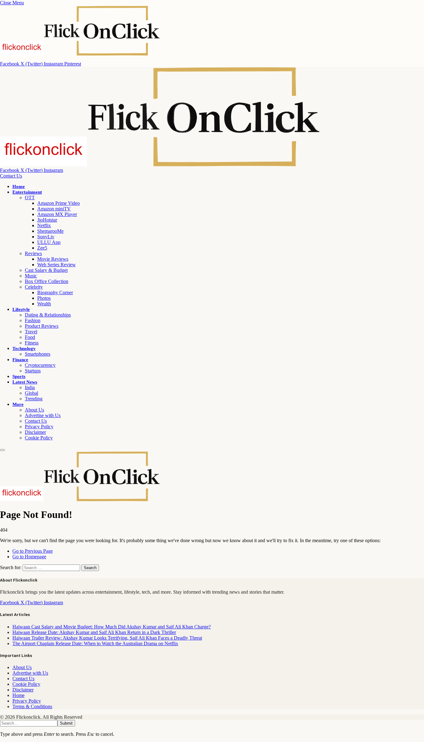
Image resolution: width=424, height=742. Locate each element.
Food (30, 337)
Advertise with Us (43, 415)
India (30, 387)
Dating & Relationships (48, 314)
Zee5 (42, 247)
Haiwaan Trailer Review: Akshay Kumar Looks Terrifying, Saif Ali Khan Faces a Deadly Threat (107, 638)
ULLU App (49, 242)
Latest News (24, 382)
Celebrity (34, 287)
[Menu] (2, 450)
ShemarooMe (50, 231)
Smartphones (37, 354)
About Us (34, 409)
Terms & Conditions (32, 706)
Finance (20, 359)
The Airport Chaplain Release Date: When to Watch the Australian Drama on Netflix (95, 643)
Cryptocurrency (40, 365)
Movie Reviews (52, 259)
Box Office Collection (46, 281)
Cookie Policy (39, 437)
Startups (33, 370)
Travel (31, 331)
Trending (34, 398)
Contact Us (11, 175)
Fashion (32, 320)
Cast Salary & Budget (46, 270)
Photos (44, 298)
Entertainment (27, 192)
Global (31, 393)
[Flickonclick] (160, 164)
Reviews (33, 253)
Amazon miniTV (54, 208)
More (18, 404)
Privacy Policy (39, 426)
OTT (30, 197)
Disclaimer (35, 432)
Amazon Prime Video (58, 203)
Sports (18, 376)
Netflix (44, 225)
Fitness (31, 342)
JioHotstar (47, 220)
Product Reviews (41, 326)
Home (18, 186)
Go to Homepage (29, 556)
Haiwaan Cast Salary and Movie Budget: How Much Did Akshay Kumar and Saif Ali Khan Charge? (111, 626)
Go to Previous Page (32, 551)
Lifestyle (21, 309)
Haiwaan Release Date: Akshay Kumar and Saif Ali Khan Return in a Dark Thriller (94, 632)
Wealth (44, 303)
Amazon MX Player (57, 214)
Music (31, 275)
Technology (24, 348)
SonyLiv (45, 236)
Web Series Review (56, 264)
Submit (66, 723)
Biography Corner (55, 292)
